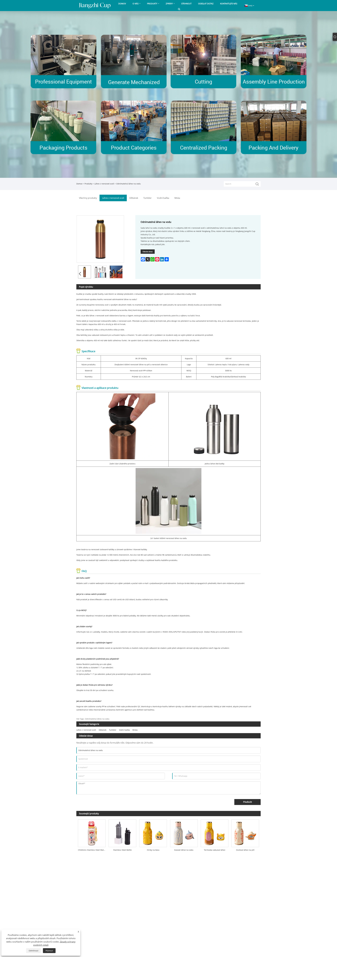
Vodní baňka (124, 730)
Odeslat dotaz (148, 251)
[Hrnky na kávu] (153, 832)
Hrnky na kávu (153, 850)
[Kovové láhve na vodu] (183, 832)
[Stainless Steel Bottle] (122, 832)
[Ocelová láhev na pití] (245, 832)
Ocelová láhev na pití (245, 850)
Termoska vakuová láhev (214, 850)
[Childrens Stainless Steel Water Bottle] (91, 832)
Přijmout (49, 950)
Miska (135, 730)
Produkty (88, 183)
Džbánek (102, 730)
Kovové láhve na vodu (183, 850)
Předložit (247, 802)
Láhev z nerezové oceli (104, 183)
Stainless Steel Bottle (122, 850)
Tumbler (112, 730)
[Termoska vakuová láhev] (214, 832)
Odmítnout (33, 950)
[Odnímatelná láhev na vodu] (84, 272)
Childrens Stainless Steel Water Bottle (92, 850)
